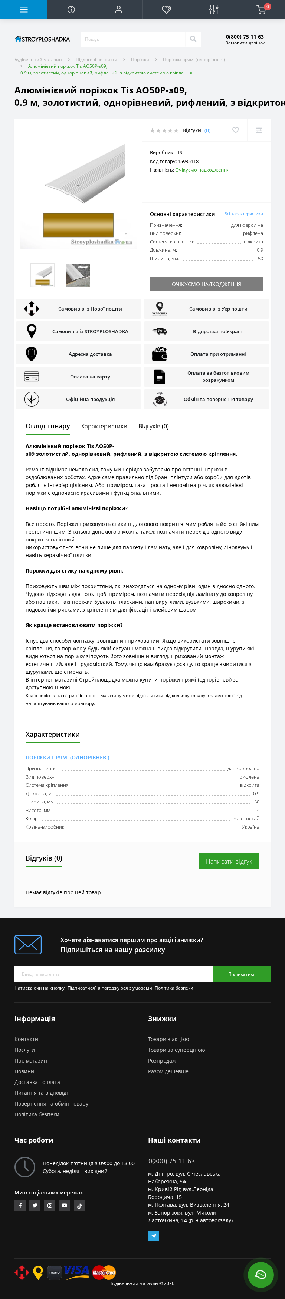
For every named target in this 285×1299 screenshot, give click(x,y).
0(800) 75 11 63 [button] (171, 1161)
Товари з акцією (168, 1039)
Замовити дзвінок (245, 43)
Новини (24, 1071)
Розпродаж (162, 1060)
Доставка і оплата (37, 1082)
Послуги (24, 1049)
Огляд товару (48, 425)
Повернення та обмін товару (51, 1103)
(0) (207, 130)
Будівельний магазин (38, 59)
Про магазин (30, 1060)
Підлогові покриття (96, 59)
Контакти (26, 1039)
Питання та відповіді (41, 1092)
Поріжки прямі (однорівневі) (194, 59)
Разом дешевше (168, 1071)
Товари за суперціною (176, 1049)
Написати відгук (229, 861)
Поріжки (140, 59)
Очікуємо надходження (206, 284)
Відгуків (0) (153, 426)
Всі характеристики (244, 213)
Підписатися (242, 974)
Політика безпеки (174, 988)
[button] (118, 9)
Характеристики (104, 426)
